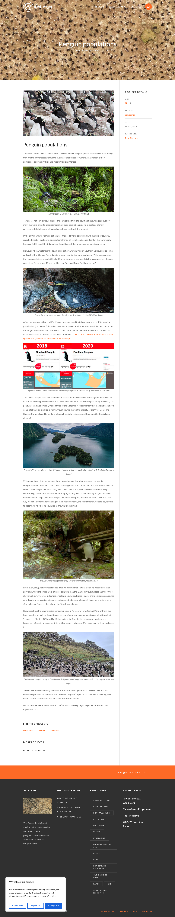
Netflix (96, 853)
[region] (35, 894)
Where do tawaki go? (69, 817)
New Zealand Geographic (99, 867)
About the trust (108, 911)
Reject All (35, 905)
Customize (17, 905)
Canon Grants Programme (137, 809)
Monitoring (131, 138)
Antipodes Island (101, 800)
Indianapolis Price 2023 (102, 845)
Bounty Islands (101, 807)
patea (96, 884)
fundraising (99, 838)
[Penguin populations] (68, 113)
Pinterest (54, 730)
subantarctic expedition (100, 891)
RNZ (109, 884)
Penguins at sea (129, 772)
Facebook (28, 730)
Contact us (147, 911)
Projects (124, 911)
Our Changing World (100, 876)
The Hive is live (131, 815)
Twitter (41, 730)
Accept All (53, 905)
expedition (98, 819)
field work (98, 825)
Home (78, 50)
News (95, 859)
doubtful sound (101, 813)
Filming (97, 832)
